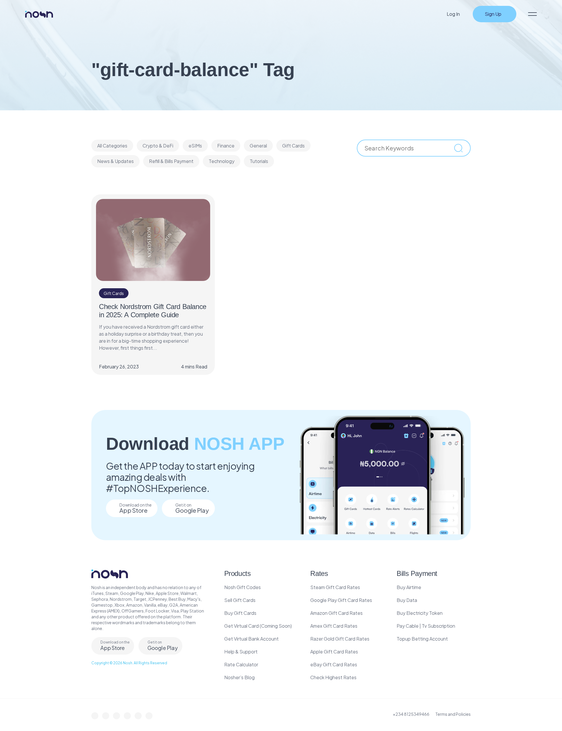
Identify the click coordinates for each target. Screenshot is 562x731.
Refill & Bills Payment (171, 161)
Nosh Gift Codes (242, 587)
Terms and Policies (453, 714)
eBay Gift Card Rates (333, 664)
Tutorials (259, 161)
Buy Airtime (409, 587)
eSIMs (195, 146)
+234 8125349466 (411, 714)
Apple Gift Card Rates (334, 651)
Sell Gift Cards (240, 600)
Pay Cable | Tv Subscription (426, 626)
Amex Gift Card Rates (333, 626)
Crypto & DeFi (158, 146)
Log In (453, 14)
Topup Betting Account (422, 639)
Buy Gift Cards (240, 613)
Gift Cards (293, 146)
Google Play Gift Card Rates (341, 600)
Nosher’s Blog (239, 677)
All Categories (112, 146)
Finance (225, 146)
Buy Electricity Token (420, 613)
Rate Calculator (241, 664)
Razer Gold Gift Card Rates (339, 639)
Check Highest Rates (333, 677)
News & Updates (115, 161)
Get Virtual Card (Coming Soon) (258, 626)
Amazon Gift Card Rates (336, 613)
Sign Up (493, 14)
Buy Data (407, 600)
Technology (221, 161)
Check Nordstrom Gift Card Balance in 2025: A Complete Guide (152, 311)
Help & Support (241, 651)
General (258, 146)
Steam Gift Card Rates (335, 587)
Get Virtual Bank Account (251, 639)
